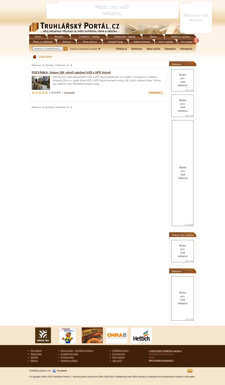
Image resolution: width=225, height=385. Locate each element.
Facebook (62, 371)
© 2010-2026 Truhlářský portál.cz (165, 351)
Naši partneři (118, 357)
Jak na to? (117, 360)
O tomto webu (67, 357)
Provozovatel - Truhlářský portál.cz (77, 350)
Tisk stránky (36, 350)
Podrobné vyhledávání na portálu (83, 49)
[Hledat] (65, 49)
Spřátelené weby (120, 350)
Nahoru (34, 360)
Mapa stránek (153, 49)
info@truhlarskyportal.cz (161, 360)
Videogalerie (186, 49)
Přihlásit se (121, 49)
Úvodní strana (45, 56)
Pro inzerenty (118, 354)
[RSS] (190, 371)
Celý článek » (156, 93)
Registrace (136, 49)
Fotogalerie (170, 49)
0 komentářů (69, 92)
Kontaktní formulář (69, 354)
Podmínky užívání (69, 360)
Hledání (34, 357)
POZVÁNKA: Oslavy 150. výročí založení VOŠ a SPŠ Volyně (71, 72)
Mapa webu (36, 354)
